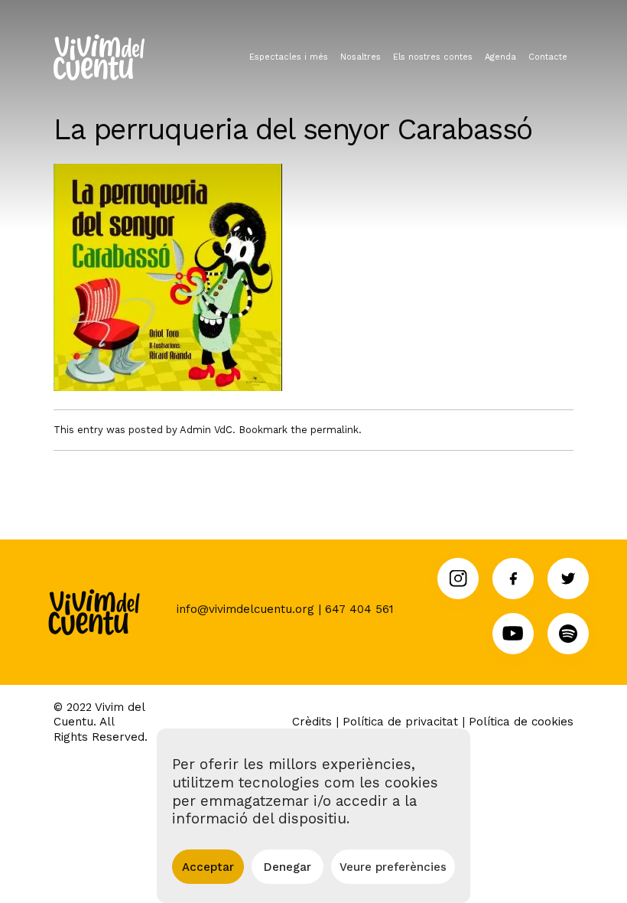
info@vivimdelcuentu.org (245, 609)
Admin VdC (206, 429)
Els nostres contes (433, 57)
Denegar (287, 867)
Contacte (547, 57)
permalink (334, 429)
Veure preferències (393, 867)
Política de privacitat (400, 722)
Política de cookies (521, 722)
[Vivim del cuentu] (99, 57)
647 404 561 (359, 609)
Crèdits (312, 722)
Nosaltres (360, 57)
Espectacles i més (288, 57)
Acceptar (208, 867)
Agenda (500, 57)
